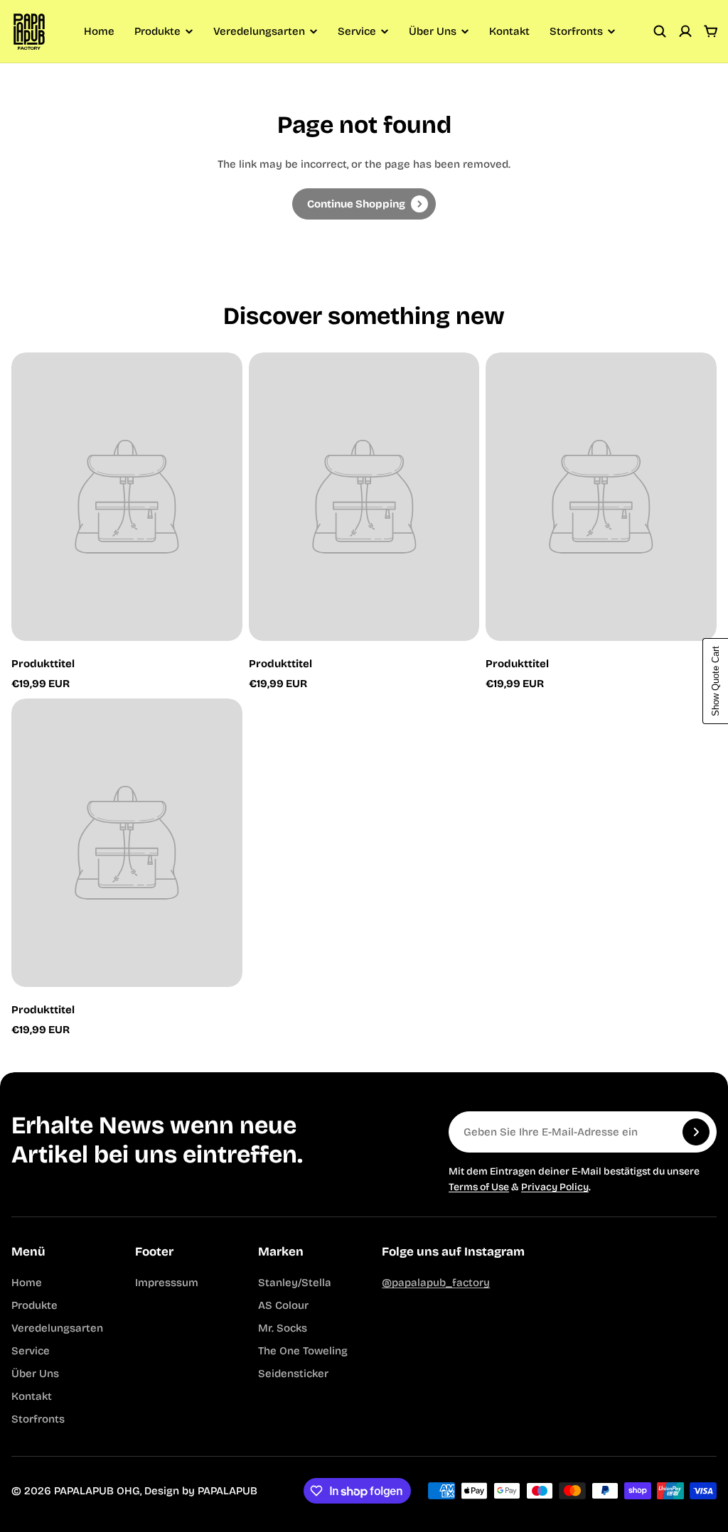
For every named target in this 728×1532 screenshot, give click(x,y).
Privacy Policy (555, 1187)
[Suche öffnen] (660, 31)
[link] (364, 204)
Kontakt (509, 31)
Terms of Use (479, 1187)
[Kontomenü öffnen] (685, 31)
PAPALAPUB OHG (97, 1490)
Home (99, 31)
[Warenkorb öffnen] (711, 31)
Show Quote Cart (715, 681)
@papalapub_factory (436, 1282)
